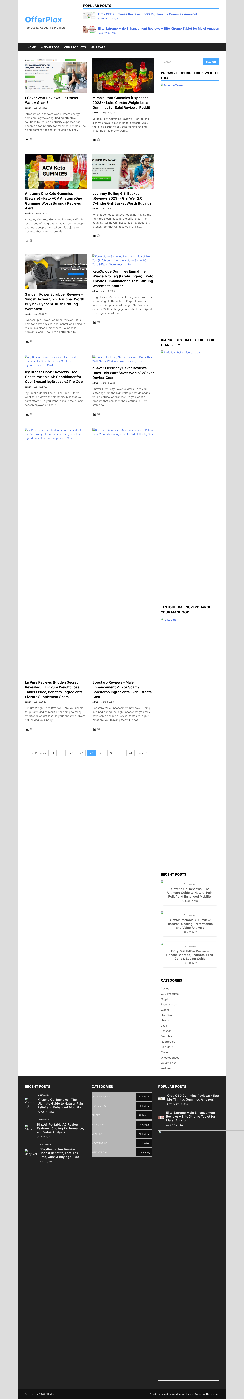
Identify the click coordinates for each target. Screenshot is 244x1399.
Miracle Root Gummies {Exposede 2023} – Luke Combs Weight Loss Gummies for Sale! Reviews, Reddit (121, 103)
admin (28, 108)
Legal (164, 1025)
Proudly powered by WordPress (166, 1394)
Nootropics (168, 1041)
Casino (165, 988)
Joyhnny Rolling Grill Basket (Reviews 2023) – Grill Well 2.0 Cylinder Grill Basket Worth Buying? (121, 198)
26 (71, 753)
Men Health (168, 1036)
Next (143, 753)
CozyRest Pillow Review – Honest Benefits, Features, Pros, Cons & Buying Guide (190, 954)
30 (111, 753)
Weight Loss (50, 47)
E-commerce (190, 884)
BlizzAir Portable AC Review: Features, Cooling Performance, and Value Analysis (190, 923)
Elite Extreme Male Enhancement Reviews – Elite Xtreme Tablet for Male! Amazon (158, 28)
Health (165, 1020)
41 (130, 753)
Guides (165, 1009)
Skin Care (167, 1047)
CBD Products (75, 47)
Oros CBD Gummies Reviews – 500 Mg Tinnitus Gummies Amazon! (147, 14)
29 (101, 753)
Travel (164, 1052)
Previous (39, 753)
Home (31, 47)
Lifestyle (166, 1031)
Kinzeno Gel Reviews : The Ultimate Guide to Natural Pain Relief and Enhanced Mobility (190, 892)
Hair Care (98, 47)
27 (81, 753)
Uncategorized (170, 1057)
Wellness (166, 1068)
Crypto (165, 999)
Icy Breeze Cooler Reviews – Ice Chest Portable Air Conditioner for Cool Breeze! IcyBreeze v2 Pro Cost (54, 377)
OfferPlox (43, 19)
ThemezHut (212, 1394)
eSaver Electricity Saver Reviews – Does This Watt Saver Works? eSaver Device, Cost (123, 373)
